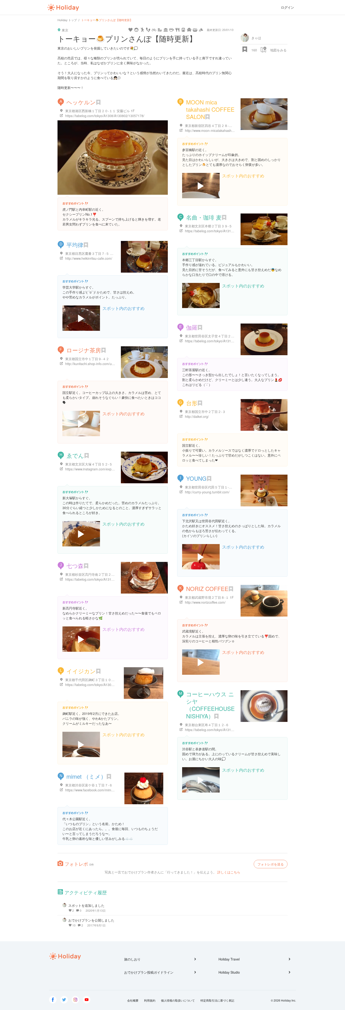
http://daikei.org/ (197, 416)
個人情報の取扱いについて (178, 1000)
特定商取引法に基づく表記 (217, 1000)
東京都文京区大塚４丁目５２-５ (88, 464)
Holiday (63, 7)
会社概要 (132, 1000)
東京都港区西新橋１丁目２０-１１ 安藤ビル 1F (100, 110)
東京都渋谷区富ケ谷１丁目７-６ (88, 785)
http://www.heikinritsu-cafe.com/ (88, 258)
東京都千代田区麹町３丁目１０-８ (90, 679)
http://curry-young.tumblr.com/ (207, 492)
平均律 (74, 244)
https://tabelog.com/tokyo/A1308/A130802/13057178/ (104, 115)
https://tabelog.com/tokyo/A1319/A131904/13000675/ (104, 579)
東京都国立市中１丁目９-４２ (87, 358)
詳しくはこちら (228, 872)
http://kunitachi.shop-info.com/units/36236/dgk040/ (102, 363)
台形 (191, 403)
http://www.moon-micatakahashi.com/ (212, 130)
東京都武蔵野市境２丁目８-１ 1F (209, 597)
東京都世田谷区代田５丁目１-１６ (210, 487)
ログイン (287, 7)
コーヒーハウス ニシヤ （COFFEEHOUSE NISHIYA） (210, 705)
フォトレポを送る (270, 864)
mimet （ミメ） (86, 776)
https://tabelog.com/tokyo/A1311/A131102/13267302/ (224, 729)
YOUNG (196, 478)
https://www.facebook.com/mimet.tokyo (94, 790)
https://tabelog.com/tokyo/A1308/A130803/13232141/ (104, 684)
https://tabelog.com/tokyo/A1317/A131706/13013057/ (224, 341)
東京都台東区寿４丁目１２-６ (207, 724)
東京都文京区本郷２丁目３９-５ (208, 226)
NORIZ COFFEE (207, 588)
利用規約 (149, 1000)
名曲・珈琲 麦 (204, 217)
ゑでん (75, 455)
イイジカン (81, 671)
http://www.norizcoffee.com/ (205, 602)
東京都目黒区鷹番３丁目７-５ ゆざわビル (95, 253)
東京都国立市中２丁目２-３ (205, 411)
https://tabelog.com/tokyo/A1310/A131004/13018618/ (224, 231)
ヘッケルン (81, 102)
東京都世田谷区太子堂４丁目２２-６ (212, 336)
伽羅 (191, 327)
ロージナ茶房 (83, 350)
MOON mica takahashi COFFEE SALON (210, 109)
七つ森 (75, 565)
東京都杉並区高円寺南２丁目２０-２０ (93, 574)
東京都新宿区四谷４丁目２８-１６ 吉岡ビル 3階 (220, 125)
